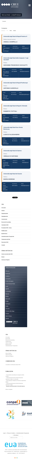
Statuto (3, 210)
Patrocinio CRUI (4, 242)
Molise (7, 296)
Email (14, 30)
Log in (4, 433)
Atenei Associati (9, 354)
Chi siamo (3, 207)
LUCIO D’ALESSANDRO (11, 134)
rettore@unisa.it (25, 162)
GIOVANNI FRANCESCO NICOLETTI (15, 65)
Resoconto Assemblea (10, 340)
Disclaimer (16, 435)
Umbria (7, 313)
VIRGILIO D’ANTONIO (10, 156)
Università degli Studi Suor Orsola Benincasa (13, 128)
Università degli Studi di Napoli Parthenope (15, 82)
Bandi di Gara (4, 233)
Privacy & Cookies (11, 433)
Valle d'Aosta (9, 316)
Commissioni (4, 219)
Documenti (8, 338)
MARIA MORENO (9, 179)
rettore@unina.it (25, 48)
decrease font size (6, 30)
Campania (8, 278)
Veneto (7, 318)
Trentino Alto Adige (10, 311)
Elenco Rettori (8, 353)
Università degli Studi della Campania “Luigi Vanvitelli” (15, 58)
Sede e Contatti (9, 342)
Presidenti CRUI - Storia (6, 227)
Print (11, 30)
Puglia (7, 301)
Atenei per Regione (5, 259)
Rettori (2, 256)
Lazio (7, 286)
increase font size (7, 30)
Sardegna (8, 303)
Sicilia (7, 306)
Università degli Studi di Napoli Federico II (15, 36)
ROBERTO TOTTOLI (10, 111)
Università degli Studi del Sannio (12, 173)
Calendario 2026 (4, 225)
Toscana (8, 308)
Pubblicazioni (4, 230)
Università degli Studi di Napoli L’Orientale (15, 105)
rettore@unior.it (25, 117)
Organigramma (4, 216)
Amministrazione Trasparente (7, 236)
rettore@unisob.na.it (25, 140)
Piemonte (8, 298)
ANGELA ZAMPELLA (10, 42)
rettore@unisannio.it (25, 185)
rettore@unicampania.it (24, 71)
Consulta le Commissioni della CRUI (13, 364)
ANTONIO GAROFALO (10, 88)
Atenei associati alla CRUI (7, 254)
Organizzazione (4, 213)
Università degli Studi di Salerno (12, 150)
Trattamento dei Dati (5, 239)
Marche (7, 293)
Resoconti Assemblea (6, 222)
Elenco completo (9, 389)
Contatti (3, 245)
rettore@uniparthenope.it (24, 94)
